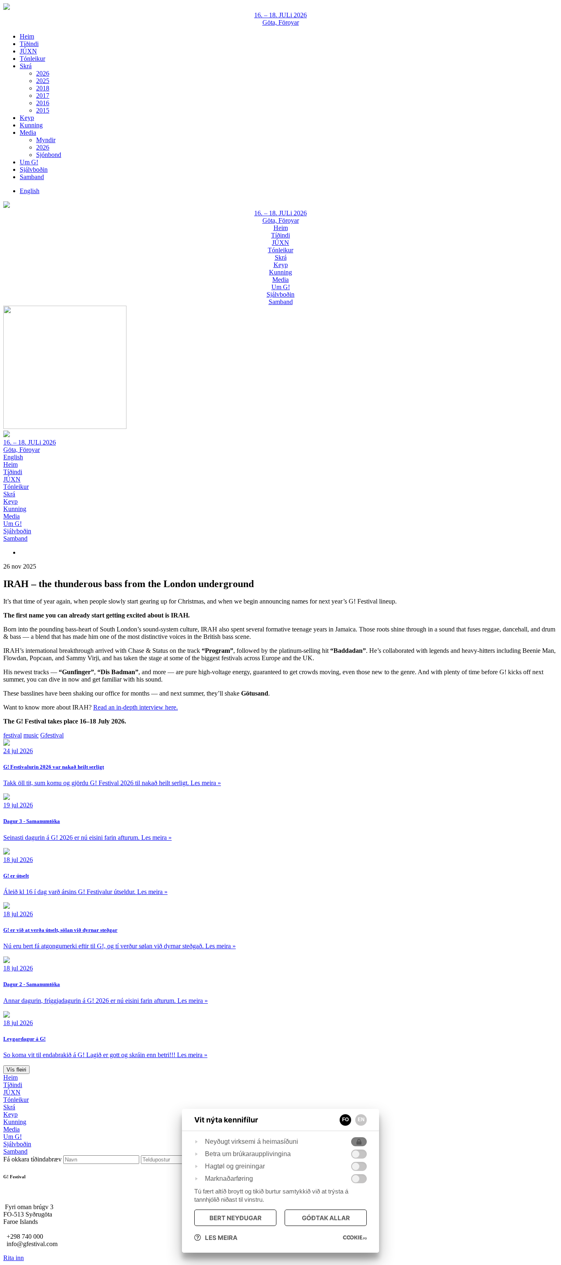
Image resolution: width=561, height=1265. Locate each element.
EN (361, 1119)
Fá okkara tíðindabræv (33, 1159)
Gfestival (52, 735)
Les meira (221, 1238)
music (31, 735)
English (13, 457)
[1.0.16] (355, 1237)
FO (345, 1119)
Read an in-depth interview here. (135, 707)
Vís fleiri (16, 1070)
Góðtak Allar (326, 1218)
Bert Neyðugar (235, 1218)
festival (12, 735)
